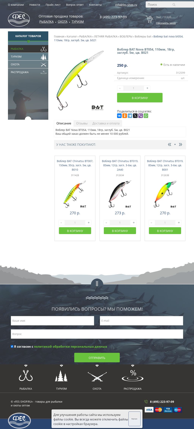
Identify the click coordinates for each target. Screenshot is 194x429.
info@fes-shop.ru (126, 4)
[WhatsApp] (146, 115)
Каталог (72, 36)
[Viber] (140, 115)
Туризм (78, 22)
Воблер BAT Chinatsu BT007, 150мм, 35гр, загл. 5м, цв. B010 (75, 165)
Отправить (97, 358)
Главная (59, 36)
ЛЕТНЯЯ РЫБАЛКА (105, 36)
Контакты (95, 4)
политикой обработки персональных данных (70, 346)
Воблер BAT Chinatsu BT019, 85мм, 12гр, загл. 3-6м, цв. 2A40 (120, 165)
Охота (15, 64)
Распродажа (20, 72)
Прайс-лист (53, 4)
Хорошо (134, 419)
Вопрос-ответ (75, 4)
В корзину (140, 98)
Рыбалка (46, 22)
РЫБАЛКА (85, 36)
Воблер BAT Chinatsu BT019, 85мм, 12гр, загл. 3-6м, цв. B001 (165, 165)
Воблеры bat (143, 36)
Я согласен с (60, 346)
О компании (16, 4)
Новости (34, 4)
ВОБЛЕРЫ (126, 36)
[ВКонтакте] (119, 115)
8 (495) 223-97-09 (113, 17)
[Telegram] (130, 115)
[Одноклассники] (124, 115)
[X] (135, 115)
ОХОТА (62, 22)
